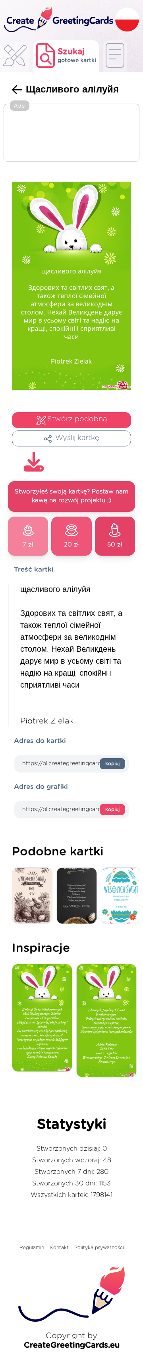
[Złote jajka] (78, 896)
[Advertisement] (71, 133)
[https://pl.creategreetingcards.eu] (57, 20)
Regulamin (31, 1247)
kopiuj (112, 763)
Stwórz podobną (77, 419)
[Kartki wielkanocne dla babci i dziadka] (34, 896)
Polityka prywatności (99, 1247)
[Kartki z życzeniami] (14, 58)
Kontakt (59, 1247)
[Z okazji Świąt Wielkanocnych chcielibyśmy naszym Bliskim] (44, 1018)
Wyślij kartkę (77, 438)
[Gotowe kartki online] (115, 56)
